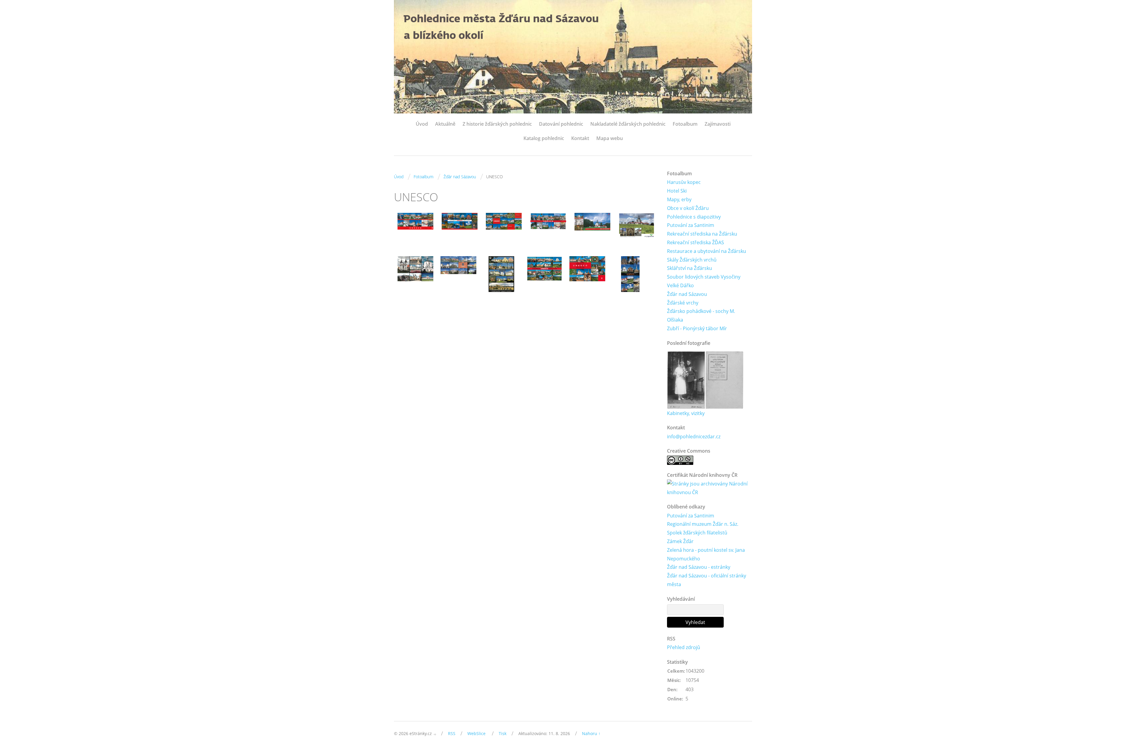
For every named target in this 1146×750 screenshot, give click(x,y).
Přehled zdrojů (683, 647)
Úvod (422, 124)
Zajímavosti (718, 124)
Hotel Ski (677, 191)
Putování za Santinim (690, 225)
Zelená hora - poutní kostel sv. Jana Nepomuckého (706, 554)
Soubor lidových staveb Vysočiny (703, 276)
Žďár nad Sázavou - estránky (698, 567)
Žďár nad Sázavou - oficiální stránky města (706, 580)
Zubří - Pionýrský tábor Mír (697, 328)
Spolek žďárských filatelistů (697, 532)
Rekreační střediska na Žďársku (702, 233)
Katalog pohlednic (543, 138)
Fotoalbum (685, 124)
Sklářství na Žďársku (689, 268)
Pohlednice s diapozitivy (694, 216)
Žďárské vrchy (682, 302)
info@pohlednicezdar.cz (693, 436)
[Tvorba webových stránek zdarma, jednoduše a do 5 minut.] (435, 734)
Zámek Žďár (680, 541)
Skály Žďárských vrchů (692, 259)
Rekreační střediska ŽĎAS (695, 242)
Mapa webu (609, 138)
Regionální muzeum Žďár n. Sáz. (702, 524)
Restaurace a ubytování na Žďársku (706, 251)
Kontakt (580, 138)
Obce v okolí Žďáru (688, 208)
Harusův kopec (684, 182)
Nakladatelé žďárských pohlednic (628, 124)
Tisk (502, 733)
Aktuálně (445, 124)
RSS (451, 733)
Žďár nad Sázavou (459, 176)
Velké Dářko (680, 285)
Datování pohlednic (561, 124)
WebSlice (476, 733)
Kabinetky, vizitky (686, 413)
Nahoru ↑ (591, 733)
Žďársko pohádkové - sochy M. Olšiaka (701, 315)
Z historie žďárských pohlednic (497, 124)
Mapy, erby (679, 199)
